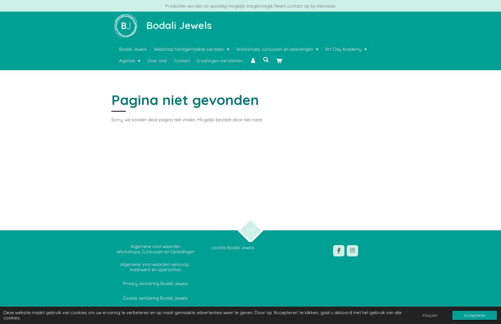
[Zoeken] (266, 60)
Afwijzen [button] (430, 315)
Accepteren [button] (474, 315)
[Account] (252, 61)
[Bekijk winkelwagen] (279, 61)
